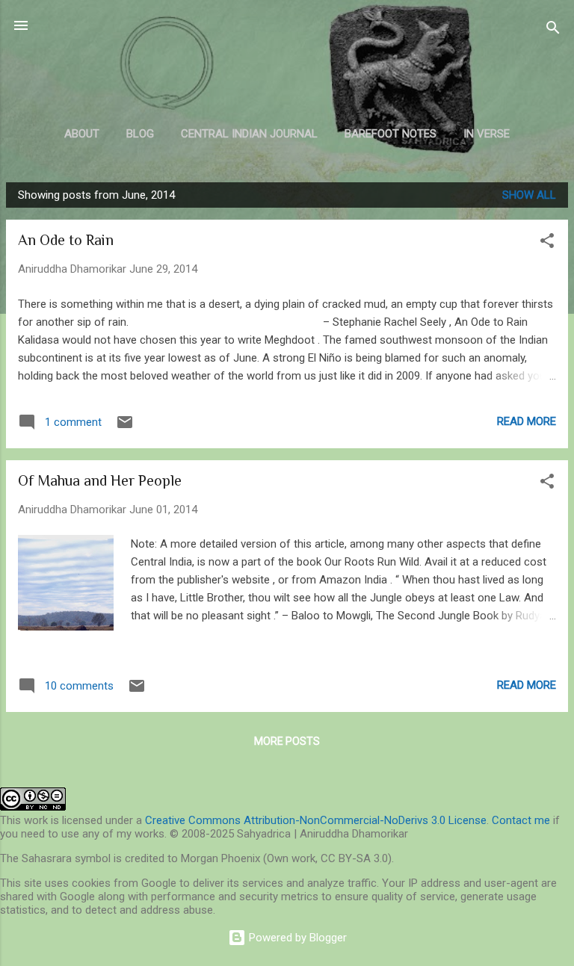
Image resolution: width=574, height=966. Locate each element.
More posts (287, 741)
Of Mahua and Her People (100, 480)
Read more (526, 421)
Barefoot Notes (390, 133)
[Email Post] (125, 427)
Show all (529, 195)
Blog (140, 133)
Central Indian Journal (249, 133)
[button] (547, 243)
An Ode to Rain (66, 240)
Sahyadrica (287, 62)
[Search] (553, 30)
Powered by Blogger (296, 937)
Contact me (521, 820)
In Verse (486, 133)
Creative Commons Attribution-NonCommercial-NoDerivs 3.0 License (316, 820)
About (81, 133)
